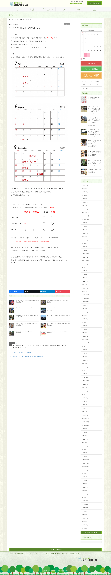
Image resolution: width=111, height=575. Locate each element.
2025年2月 (85, 246)
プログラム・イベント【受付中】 (91, 81)
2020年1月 (85, 456)
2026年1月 (85, 209)
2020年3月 (85, 449)
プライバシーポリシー (88, 88)
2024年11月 (86, 257)
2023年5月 (85, 319)
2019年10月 (86, 466)
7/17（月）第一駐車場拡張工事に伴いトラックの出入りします (57, 331)
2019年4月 (85, 487)
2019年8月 (85, 473)
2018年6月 (85, 521)
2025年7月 (85, 229)
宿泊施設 (57, 553)
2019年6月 (85, 480)
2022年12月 (86, 336)
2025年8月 (85, 226)
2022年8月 (85, 349)
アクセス (78, 553)
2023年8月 (85, 308)
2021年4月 (85, 404)
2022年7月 (85, 353)
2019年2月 (85, 494)
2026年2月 (85, 205)
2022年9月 (85, 346)
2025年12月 (86, 212)
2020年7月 (85, 435)
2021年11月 (86, 380)
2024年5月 (85, 277)
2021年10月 (86, 384)
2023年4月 (85, 322)
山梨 (25, 347)
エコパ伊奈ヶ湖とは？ (20, 553)
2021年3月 (85, 408)
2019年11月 (86, 463)
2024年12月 (86, 253)
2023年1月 (85, 332)
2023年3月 (85, 325)
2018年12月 (86, 501)
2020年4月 (85, 446)
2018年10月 (86, 507)
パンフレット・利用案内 (68, 553)
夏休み (64, 345)
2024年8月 (85, 267)
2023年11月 (86, 298)
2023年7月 (85, 312)
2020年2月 (85, 452)
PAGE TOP (107, 556)
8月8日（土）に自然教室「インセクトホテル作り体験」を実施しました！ (94, 162)
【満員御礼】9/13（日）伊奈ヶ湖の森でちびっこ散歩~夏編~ (27, 356)
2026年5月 (85, 195)
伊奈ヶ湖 (32, 345)
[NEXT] (100, 30)
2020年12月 (86, 418)
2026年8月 (85, 185)
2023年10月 (86, 301)
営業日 (59, 345)
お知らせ (67, 24)
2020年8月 (85, 432)
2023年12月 (86, 295)
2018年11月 (86, 504)
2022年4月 (85, 363)
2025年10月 (86, 219)
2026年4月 (85, 198)
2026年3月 (85, 202)
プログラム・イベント (33, 553)
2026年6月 (85, 192)
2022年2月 (85, 370)
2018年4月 (85, 528)
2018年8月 (85, 514)
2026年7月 (85, 188)
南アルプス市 (46, 345)
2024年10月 (86, 260)
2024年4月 (85, 281)
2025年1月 (85, 250)
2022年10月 (86, 343)
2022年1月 (85, 374)
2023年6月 (85, 315)
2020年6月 (85, 439)
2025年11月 (86, 216)
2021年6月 (85, 398)
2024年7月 (85, 271)
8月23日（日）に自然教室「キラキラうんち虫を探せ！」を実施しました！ (95, 152)
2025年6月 (85, 233)
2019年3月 (85, 490)
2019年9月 (85, 470)
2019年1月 (85, 497)
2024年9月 (85, 264)
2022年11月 (86, 339)
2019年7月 (85, 477)
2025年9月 (85, 222)
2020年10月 (86, 425)
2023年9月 (85, 305)
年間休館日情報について (94, 97)
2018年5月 (85, 525)
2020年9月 (85, 428)
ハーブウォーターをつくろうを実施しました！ (24, 352)
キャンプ (25, 345)
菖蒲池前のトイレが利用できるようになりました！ (24, 331)
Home (11, 553)
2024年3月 (85, 284)
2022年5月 (85, 360)
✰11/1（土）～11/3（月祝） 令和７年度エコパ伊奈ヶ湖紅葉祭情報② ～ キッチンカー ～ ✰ (94, 121)
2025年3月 (85, 243)
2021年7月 (85, 394)
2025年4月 (85, 240)
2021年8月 (85, 391)
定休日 (15, 347)
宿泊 (21, 347)
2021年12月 (86, 377)
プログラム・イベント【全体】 (91, 84)
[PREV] (82, 30)
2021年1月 (85, 415)
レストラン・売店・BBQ (47, 553)
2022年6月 (85, 356)
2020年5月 (85, 442)
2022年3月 (85, 367)
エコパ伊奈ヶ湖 (17, 345)
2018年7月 (85, 518)
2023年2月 (85, 329)
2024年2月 (85, 288)
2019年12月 (86, 459)
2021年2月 (85, 411)
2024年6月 (85, 274)
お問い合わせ (95, 3)
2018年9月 (85, 511)
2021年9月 (85, 387)
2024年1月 (85, 291)
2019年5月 (85, 483)
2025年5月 (85, 236)
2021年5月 (85, 401)
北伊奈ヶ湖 (38, 345)
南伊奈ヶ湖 (53, 345)
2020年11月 (86, 422)
